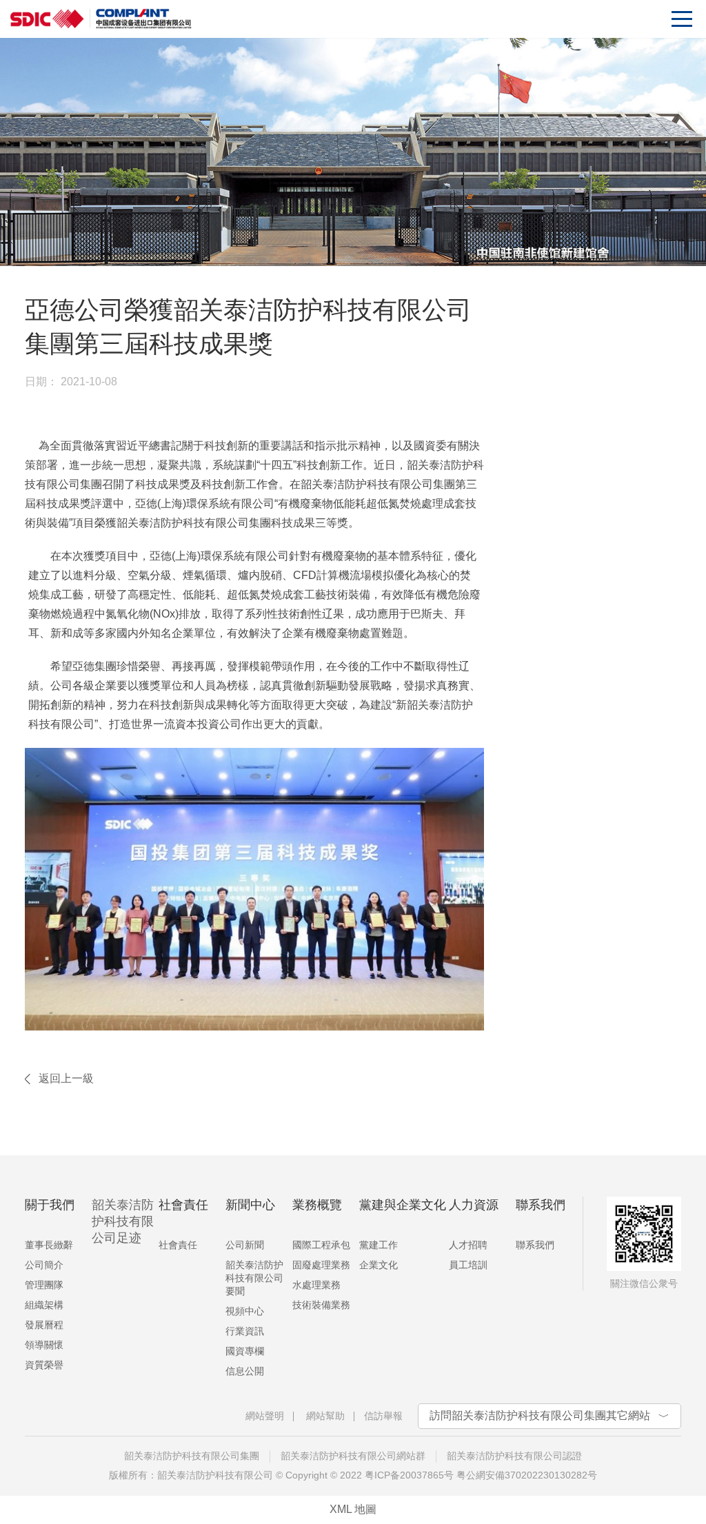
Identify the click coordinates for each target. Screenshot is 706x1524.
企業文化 (378, 1264)
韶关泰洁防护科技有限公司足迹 (123, 1221)
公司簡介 (44, 1264)
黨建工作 (378, 1244)
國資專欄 (244, 1351)
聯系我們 (535, 1244)
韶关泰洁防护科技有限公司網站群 (353, 1455)
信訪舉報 (383, 1415)
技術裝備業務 (321, 1304)
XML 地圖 (353, 1509)
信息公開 (244, 1370)
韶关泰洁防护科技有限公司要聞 (254, 1278)
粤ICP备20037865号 (409, 1475)
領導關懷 (44, 1344)
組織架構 (44, 1304)
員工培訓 (468, 1264)
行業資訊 (244, 1331)
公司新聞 (244, 1244)
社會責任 (178, 1244)
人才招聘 (468, 1244)
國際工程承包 (321, 1244)
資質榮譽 (44, 1364)
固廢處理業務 (321, 1264)
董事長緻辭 (49, 1244)
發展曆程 (44, 1324)
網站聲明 (264, 1415)
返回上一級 (66, 1078)
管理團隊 (44, 1284)
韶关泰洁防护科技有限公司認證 (514, 1455)
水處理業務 (316, 1284)
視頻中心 (244, 1311)
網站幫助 (325, 1415)
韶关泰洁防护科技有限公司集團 (191, 1455)
